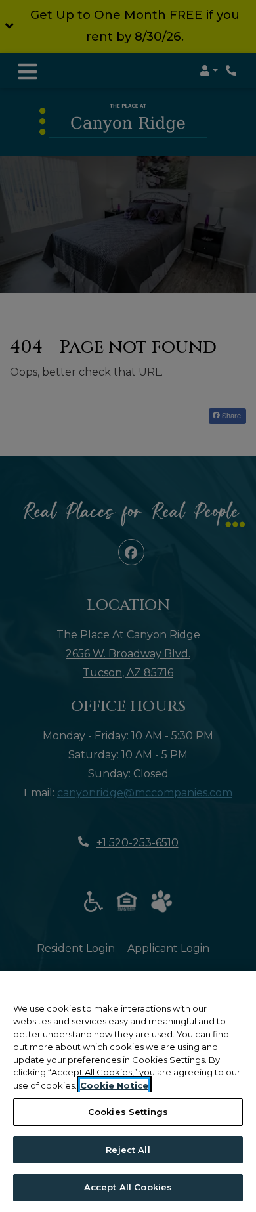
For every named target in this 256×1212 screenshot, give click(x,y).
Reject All (128, 1149)
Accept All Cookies (128, 1187)
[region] (128, 1091)
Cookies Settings (128, 1111)
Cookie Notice (114, 1085)
